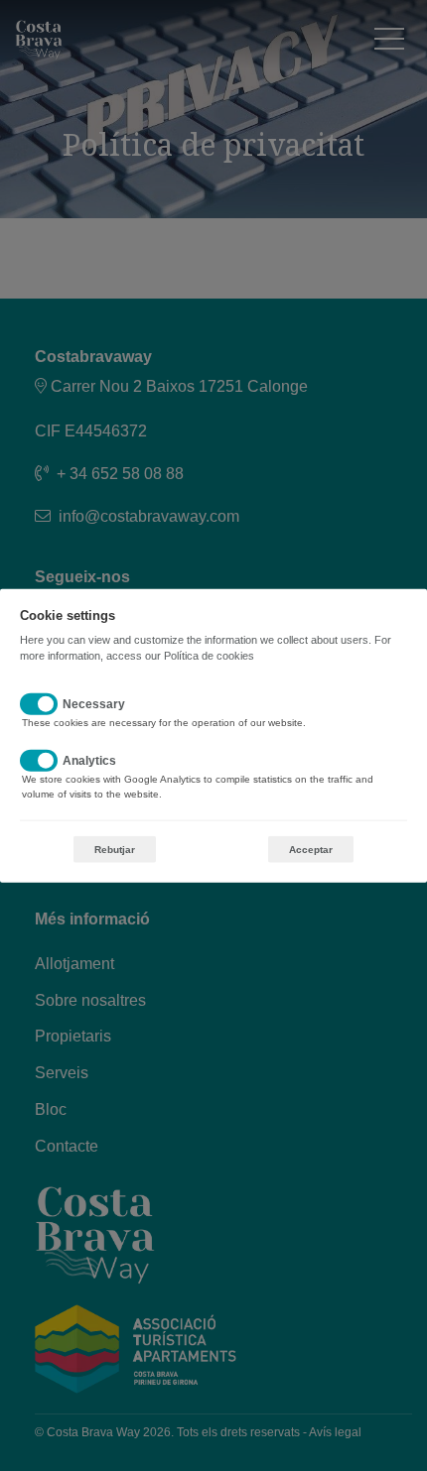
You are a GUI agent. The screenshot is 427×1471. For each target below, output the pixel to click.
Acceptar (311, 849)
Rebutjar (114, 849)
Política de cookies (209, 655)
